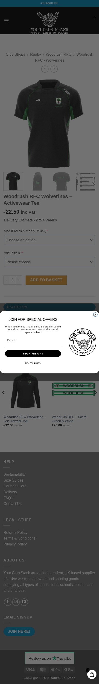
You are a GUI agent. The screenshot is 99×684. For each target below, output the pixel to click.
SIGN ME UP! (33, 353)
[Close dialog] (95, 314)
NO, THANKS (33, 363)
